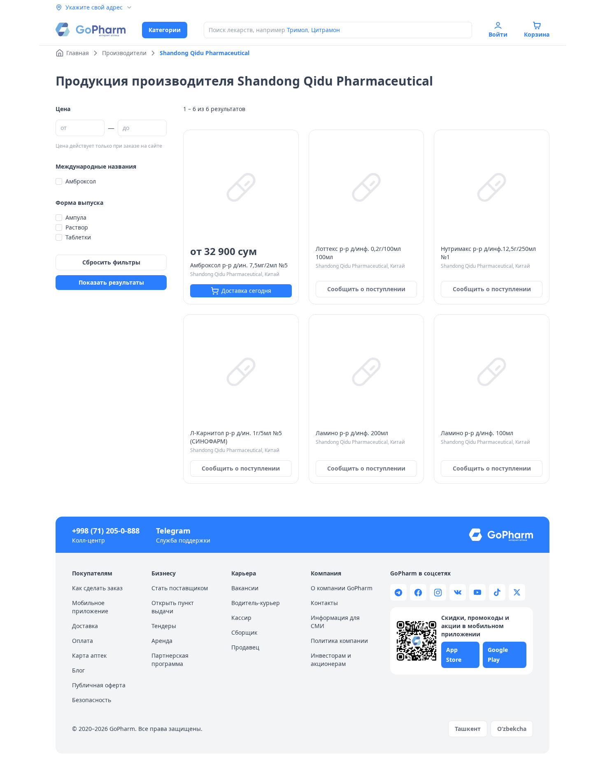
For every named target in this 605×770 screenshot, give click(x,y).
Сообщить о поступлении (366, 289)
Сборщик (244, 632)
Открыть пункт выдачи (172, 607)
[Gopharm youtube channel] (477, 592)
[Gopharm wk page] (457, 592)
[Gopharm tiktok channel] (497, 592)
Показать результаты (111, 282)
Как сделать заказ (97, 588)
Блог (78, 670)
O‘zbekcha (511, 729)
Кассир (241, 618)
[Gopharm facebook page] (418, 592)
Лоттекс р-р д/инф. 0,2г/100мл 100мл (358, 253)
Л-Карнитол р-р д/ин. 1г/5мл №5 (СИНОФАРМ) (236, 437)
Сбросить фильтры (111, 262)
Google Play (498, 654)
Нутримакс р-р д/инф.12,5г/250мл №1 (488, 253)
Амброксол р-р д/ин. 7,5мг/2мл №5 (239, 265)
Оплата (82, 641)
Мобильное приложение (90, 607)
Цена (63, 109)
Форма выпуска (79, 202)
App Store (453, 654)
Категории (165, 30)
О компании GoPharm (341, 588)
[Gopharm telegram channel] (398, 592)
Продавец (245, 647)
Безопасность (91, 700)
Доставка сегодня (246, 291)
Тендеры (163, 626)
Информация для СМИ (335, 622)
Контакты (324, 603)
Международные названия (96, 166)
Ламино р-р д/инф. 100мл (477, 433)
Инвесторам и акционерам (331, 660)
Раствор (76, 227)
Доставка (85, 626)
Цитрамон (325, 30)
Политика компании (339, 641)
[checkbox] (59, 181)
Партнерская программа (169, 660)
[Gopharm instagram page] (438, 592)
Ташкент (468, 729)
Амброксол (80, 181)
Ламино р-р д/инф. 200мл (352, 433)
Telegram (173, 531)
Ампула (75, 217)
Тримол (297, 30)
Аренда (161, 641)
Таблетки (78, 237)
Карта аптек (89, 655)
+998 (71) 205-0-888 (106, 531)
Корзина (536, 34)
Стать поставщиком (179, 588)
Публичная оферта (99, 685)
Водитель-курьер (255, 603)
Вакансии (244, 588)
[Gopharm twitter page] (517, 592)
